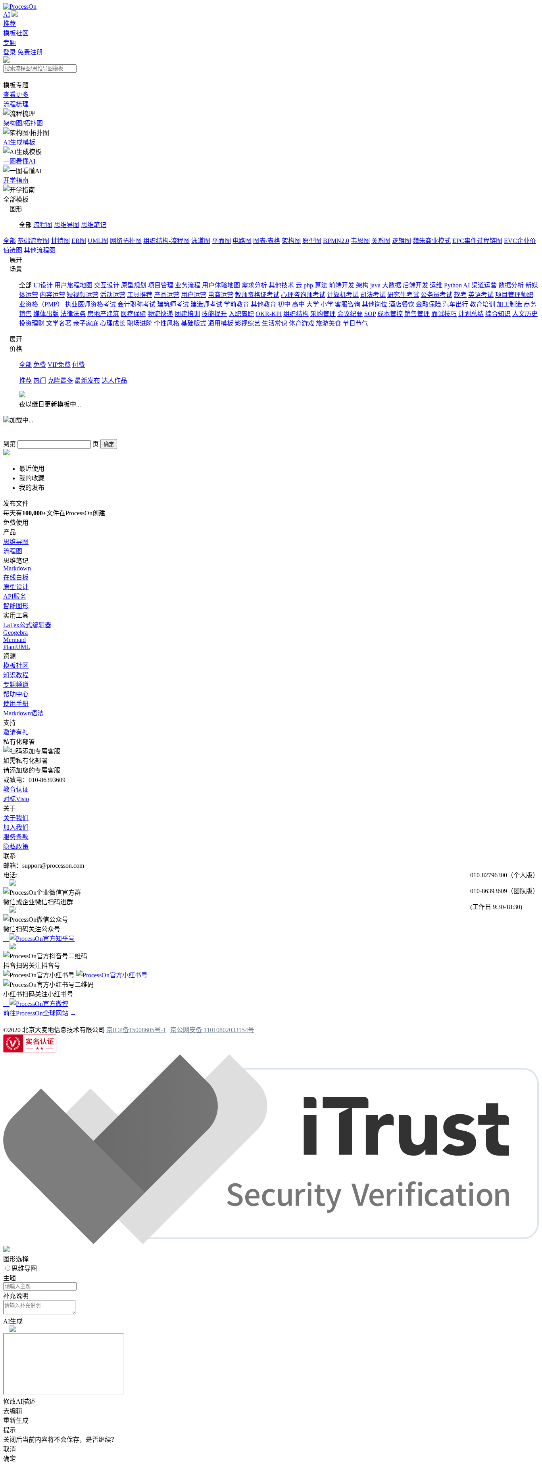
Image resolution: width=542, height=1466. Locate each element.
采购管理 (323, 313)
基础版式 (193, 323)
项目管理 (160, 285)
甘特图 (60, 240)
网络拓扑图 (126, 240)
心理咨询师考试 (303, 294)
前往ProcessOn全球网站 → (39, 1013)
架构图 (291, 240)
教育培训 (482, 304)
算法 (321, 285)
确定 (109, 444)
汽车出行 (455, 304)
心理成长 (112, 323)
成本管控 (390, 313)
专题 (9, 42)
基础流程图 (33, 240)
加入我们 (16, 827)
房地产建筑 (103, 313)
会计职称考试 (136, 304)
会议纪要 (350, 313)
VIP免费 (59, 364)
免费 (39, 364)
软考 (460, 294)
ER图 (78, 240)
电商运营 (220, 294)
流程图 (42, 225)
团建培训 (187, 313)
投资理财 (31, 323)
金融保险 (428, 304)
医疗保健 (133, 313)
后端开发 (415, 285)
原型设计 (16, 587)
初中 (284, 304)
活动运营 (112, 294)
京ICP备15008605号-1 (136, 1030)
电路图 (242, 240)
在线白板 (16, 577)
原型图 (311, 240)
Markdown (17, 568)
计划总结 (471, 313)
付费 (78, 364)
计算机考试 (343, 294)
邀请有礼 (16, 732)
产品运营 (166, 294)
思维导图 (66, 225)
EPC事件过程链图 (477, 240)
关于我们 (16, 818)
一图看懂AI (19, 161)
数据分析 (511, 285)
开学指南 (16, 180)
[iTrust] (271, 1242)
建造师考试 (206, 304)
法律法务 (73, 313)
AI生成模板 (19, 142)
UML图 (98, 240)
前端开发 (341, 285)
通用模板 (220, 323)
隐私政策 (16, 846)
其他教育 (263, 304)
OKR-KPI (269, 313)
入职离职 (241, 313)
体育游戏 (301, 323)
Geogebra (15, 632)
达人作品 (114, 380)
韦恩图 (360, 240)
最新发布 (87, 380)
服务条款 (16, 837)
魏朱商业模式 (432, 240)
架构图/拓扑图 (23, 123)
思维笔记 (93, 225)
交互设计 (106, 285)
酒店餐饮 (401, 304)
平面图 (221, 240)
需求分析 (254, 285)
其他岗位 (374, 304)
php (308, 285)
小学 (327, 304)
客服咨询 (347, 304)
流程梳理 (16, 104)
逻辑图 (401, 240)
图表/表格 (266, 240)
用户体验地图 (221, 285)
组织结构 (296, 313)
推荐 (9, 23)
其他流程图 (40, 250)
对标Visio (16, 799)
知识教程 (16, 675)
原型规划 (133, 285)
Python (453, 285)
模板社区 (16, 33)
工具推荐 (139, 294)
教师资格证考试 (257, 294)
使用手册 (16, 703)
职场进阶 (139, 323)
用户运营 (193, 294)
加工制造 (509, 304)
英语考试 (481, 294)
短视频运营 (82, 294)
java (375, 285)
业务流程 (187, 285)
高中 (298, 304)
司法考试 (373, 294)
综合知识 (498, 313)
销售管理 (417, 313)
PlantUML (16, 646)
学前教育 (236, 304)
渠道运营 (484, 285)
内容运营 (52, 294)
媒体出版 (46, 313)
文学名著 (58, 323)
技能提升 (214, 313)
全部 (9, 240)
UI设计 (43, 285)
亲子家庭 (85, 323)
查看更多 (16, 94)
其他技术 (281, 285)
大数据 (391, 285)
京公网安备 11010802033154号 (212, 1030)
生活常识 (274, 323)
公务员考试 (436, 294)
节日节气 (355, 323)
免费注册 (30, 52)
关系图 (380, 240)
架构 (362, 285)
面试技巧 (444, 313)
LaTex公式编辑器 (27, 625)
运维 (436, 285)
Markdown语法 (23, 713)
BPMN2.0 (336, 240)
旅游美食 (328, 323)
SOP (370, 313)
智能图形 (16, 606)
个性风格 (166, 323)
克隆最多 (60, 380)
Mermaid (14, 639)
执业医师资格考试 (90, 304)
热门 (39, 380)
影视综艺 (247, 323)
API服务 (14, 596)
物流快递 (160, 313)
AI (6, 14)
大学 (312, 304)
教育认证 (16, 789)
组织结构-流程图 (166, 240)
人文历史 (525, 313)
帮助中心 (16, 694)
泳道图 (200, 240)
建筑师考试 (173, 304)
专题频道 (16, 684)
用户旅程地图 (73, 285)
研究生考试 (403, 294)
